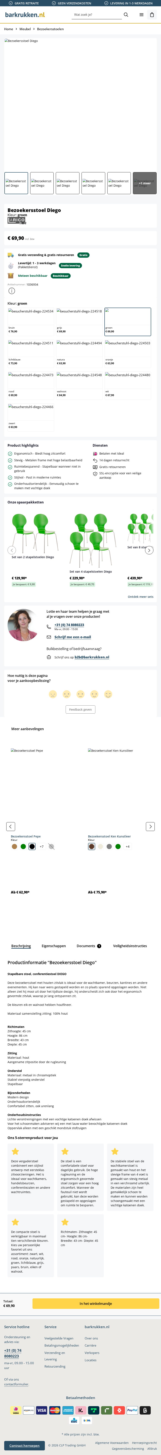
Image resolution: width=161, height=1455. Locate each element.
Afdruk (152, 1449)
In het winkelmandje (96, 1303)
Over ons (91, 1338)
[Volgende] (150, 826)
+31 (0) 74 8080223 (69, 625)
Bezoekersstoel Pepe (26, 836)
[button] (11, 290)
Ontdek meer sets (140, 597)
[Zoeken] (126, 14)
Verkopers (92, 1353)
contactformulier (16, 1384)
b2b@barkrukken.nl (92, 657)
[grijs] (109, 846)
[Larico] (17, 220)
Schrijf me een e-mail (73, 637)
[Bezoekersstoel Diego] (80, 104)
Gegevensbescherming (128, 1449)
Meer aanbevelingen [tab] (27, 729)
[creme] (100, 846)
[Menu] (141, 15)
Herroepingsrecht (144, 1443)
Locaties (90, 1360)
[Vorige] (10, 826)
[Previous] (12, 550)
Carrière (90, 1345)
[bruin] (91, 846)
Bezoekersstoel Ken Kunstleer (109, 836)
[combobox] (97, 14)
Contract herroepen (24, 1445)
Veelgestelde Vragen (58, 1338)
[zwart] (32, 846)
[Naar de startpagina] (25, 14)
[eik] (14, 846)
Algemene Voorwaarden (112, 1443)
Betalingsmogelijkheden (61, 1345)
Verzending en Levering (54, 1356)
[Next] (149, 550)
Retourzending (54, 1366)
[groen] (23, 846)
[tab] (21, 945)
